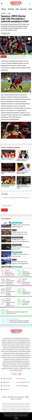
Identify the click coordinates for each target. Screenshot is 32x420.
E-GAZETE (18, 399)
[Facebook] (12, 374)
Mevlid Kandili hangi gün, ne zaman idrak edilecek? (10, 282)
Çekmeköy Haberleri (17, 237)
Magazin (7, 270)
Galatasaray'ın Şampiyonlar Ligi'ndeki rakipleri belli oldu (26, 303)
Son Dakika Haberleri (23, 385)
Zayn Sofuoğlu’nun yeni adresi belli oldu (26, 282)
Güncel (14, 230)
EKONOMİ (11, 9)
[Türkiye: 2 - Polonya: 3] (8, 154)
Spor (9, 13)
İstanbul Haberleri (17, 222)
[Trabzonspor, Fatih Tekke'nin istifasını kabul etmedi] (24, 180)
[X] (14, 374)
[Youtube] (20, 374)
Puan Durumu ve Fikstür (24, 382)
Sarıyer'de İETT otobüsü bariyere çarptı (21, 248)
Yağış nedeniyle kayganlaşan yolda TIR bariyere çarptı (20, 241)
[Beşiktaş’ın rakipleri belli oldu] (8, 167)
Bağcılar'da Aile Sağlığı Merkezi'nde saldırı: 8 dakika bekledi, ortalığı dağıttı (10, 304)
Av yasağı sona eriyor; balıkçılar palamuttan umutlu (20, 233)
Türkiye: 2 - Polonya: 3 (7, 159)
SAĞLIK (13, 399)
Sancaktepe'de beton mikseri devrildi (20, 255)
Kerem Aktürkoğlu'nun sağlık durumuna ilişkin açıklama (26, 292)
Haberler (3, 13)
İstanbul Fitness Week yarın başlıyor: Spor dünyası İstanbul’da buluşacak (19, 321)
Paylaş (4, 56)
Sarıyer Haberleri (17, 244)
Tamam (16, 418)
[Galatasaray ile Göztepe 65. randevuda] (8, 180)
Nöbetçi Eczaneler (7, 378)
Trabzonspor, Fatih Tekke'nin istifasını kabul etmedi (23, 187)
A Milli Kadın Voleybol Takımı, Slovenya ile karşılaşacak (26, 273)
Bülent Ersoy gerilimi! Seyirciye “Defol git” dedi (10, 273)
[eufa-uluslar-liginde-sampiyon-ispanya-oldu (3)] (16, 82)
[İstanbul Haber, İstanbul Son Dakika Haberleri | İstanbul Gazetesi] (15, 4)
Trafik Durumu (6, 382)
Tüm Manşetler (6, 385)
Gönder (4, 210)
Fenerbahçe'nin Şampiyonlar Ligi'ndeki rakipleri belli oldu (17, 312)
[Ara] (29, 4)
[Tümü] (30, 218)
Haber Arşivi (6, 389)
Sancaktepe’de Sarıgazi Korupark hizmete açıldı (10, 293)
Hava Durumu (22, 378)
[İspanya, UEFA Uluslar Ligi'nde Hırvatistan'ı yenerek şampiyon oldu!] (16, 45)
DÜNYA (27, 397)
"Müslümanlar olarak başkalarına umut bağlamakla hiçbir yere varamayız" (20, 263)
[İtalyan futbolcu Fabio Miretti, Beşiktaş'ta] (24, 154)
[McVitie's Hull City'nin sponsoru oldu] (24, 167)
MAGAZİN (23, 9)
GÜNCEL (3, 9)
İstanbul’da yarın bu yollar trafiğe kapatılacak (21, 225)
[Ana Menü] (1, 3)
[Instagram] (17, 374)
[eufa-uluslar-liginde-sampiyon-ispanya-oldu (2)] (16, 130)
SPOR (17, 9)
